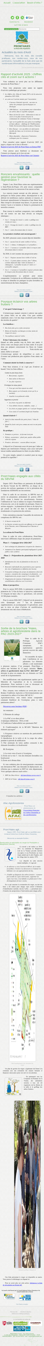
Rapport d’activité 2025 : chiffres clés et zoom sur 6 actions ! (21, 76)
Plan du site (13, 1312)
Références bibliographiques (21, 1314)
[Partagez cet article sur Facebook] (27, 166)
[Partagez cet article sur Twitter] (21, 166)
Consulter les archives (14, 796)
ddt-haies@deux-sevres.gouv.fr (31, 775)
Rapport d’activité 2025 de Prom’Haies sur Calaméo (20, 155)
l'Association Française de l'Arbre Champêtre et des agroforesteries (31, 812)
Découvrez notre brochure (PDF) (15, 706)
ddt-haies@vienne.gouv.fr (26, 779)
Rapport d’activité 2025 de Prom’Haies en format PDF (21, 147)
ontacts (14, 22)
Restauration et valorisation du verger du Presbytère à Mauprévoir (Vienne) (19, 843)
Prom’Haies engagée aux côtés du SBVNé (21, 477)
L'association (19, 3)
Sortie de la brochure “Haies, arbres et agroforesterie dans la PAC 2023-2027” (20, 631)
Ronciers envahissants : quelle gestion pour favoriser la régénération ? (20, 177)
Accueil (7, 3)
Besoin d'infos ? (34, 3)
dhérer (28, 22)
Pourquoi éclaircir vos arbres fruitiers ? (19, 303)
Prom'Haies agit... (12, 829)
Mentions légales (25, 1312)
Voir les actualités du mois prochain (32, 67)
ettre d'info (21, 25)
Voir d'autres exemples (22, 1304)
